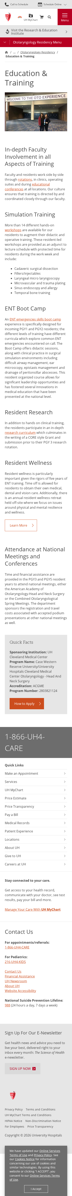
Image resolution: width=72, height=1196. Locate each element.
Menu (65, 20)
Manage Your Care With (33, 909)
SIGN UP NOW (20, 1068)
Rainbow (19, 17)
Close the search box (55, 17)
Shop (41, 17)
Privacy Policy (43, 1155)
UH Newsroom (16, 981)
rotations (25, 179)
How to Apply (24, 703)
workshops (13, 230)
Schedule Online (53, 4)
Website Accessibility (20, 991)
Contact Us (13, 971)
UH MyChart (31, 18)
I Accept (36, 1189)
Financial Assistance (20, 976)
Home (6, 52)
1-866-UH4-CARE (25, 742)
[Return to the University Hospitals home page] (8, 17)
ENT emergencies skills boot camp (35, 319)
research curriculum (20, 432)
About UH (12, 986)
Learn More (18, 525)
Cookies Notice (25, 1159)
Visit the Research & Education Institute (34, 32)
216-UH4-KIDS (15, 962)
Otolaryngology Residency (37, 52)
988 (7, 1005)
